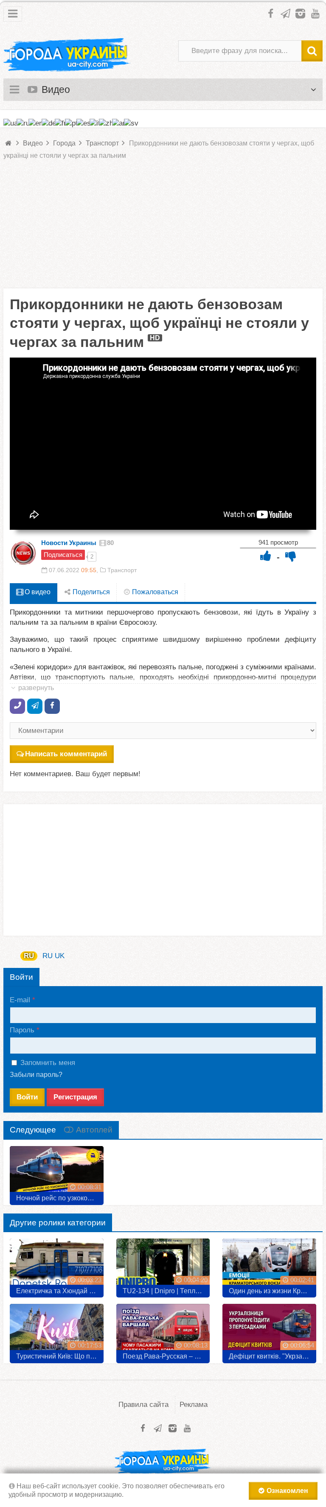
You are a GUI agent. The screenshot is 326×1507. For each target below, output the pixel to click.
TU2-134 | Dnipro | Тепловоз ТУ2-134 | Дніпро (166, 1291)
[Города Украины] (67, 55)
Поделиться (90, 592)
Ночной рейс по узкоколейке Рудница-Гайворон (60, 1198)
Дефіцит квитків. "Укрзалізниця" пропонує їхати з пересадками (272, 1356)
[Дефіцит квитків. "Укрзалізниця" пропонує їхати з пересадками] (269, 1330)
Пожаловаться (154, 592)
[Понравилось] (266, 556)
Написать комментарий (66, 754)
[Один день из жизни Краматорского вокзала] (269, 1265)
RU (29, 956)
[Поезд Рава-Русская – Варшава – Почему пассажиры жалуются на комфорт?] (163, 1330)
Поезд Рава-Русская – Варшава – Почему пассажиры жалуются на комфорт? (166, 1356)
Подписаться (63, 554)
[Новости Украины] (23, 553)
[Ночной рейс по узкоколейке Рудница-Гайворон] (57, 1172)
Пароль (22, 1030)
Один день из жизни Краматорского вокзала (272, 1291)
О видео (37, 592)
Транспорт (122, 570)
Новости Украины (68, 542)
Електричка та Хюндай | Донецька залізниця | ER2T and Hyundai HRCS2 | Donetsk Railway (60, 1291)
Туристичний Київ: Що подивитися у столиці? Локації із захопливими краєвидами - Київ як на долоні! (60, 1356)
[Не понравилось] (291, 556)
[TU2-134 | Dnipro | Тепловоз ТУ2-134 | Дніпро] (163, 1265)
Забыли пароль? (36, 1074)
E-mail (20, 1000)
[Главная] (8, 143)
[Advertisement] (163, 229)
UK (60, 956)
